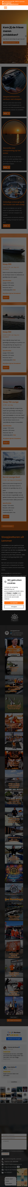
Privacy (9, 593)
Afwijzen (14, 607)
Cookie (15, 593)
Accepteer (14, 603)
